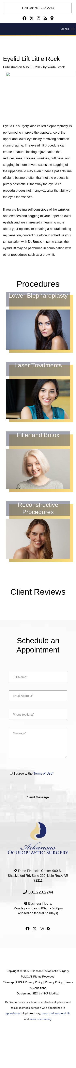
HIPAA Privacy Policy (29, 982)
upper (9, 1013)
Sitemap (8, 982)
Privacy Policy (54, 982)
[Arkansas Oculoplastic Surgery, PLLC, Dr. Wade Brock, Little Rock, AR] (38, 838)
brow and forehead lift (56, 1013)
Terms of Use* (43, 773)
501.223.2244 (40, 892)
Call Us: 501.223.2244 (38, 8)
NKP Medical (51, 993)
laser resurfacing (40, 1019)
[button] (65, 29)
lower (17, 1013)
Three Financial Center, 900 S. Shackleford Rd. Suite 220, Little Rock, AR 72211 (38, 875)
